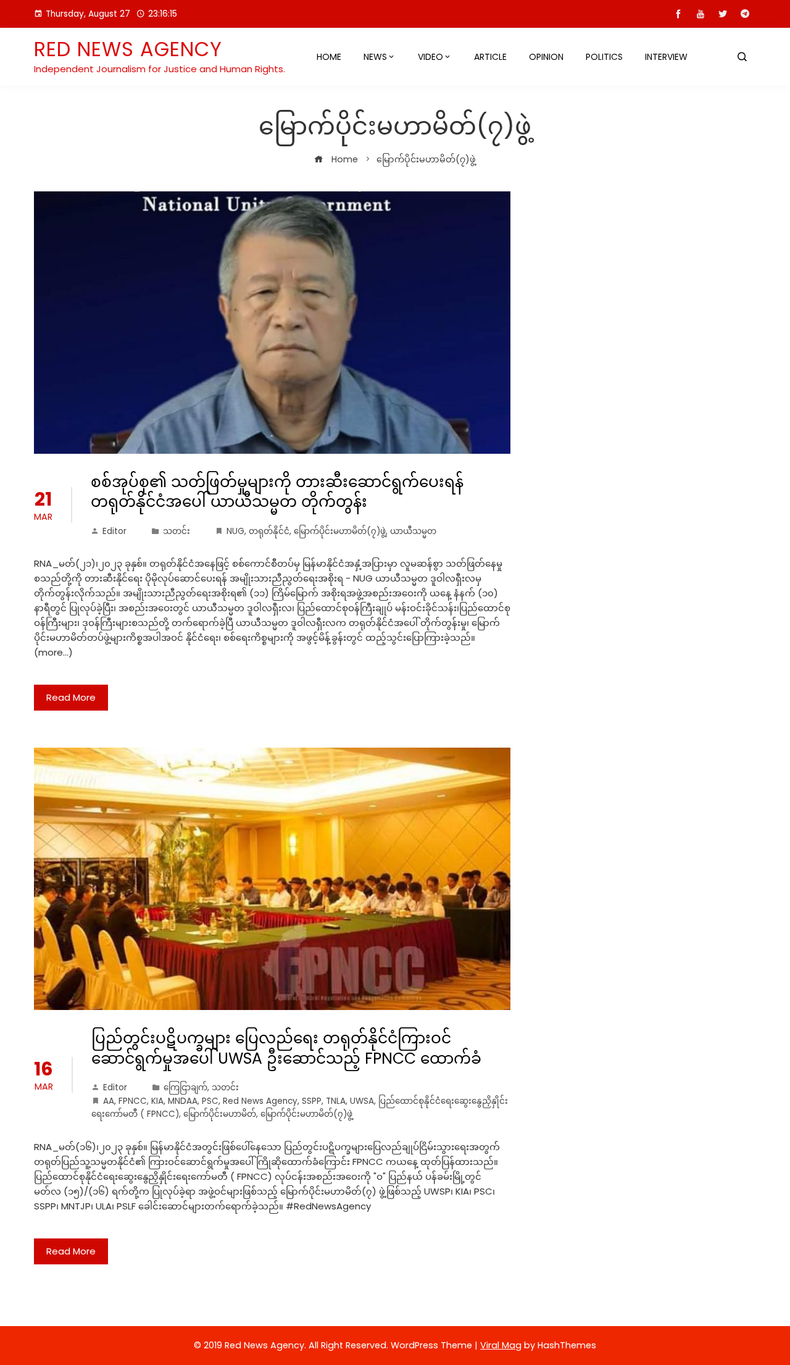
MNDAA (183, 1101)
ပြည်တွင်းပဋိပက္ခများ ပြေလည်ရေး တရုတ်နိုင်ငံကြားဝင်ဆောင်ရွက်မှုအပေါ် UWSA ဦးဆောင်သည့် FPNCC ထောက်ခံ (288, 1048)
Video (430, 57)
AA (108, 1101)
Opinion (546, 57)
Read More (71, 697)
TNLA (336, 1101)
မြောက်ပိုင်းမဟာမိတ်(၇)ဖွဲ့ (340, 531)
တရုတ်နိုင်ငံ (269, 531)
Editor (114, 531)
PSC (210, 1101)
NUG (235, 531)
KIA (157, 1101)
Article (490, 57)
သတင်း (176, 531)
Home (329, 57)
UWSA (362, 1101)
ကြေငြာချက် (185, 1087)
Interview (666, 57)
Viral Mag (501, 1345)
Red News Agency (128, 49)
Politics (604, 57)
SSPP (312, 1101)
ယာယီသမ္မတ (413, 531)
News (375, 57)
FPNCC (132, 1101)
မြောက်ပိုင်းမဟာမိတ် (219, 1114)
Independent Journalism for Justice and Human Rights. (159, 68)
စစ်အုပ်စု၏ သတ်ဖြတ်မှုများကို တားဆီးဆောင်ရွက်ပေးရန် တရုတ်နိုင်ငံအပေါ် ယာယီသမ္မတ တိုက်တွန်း (277, 492)
